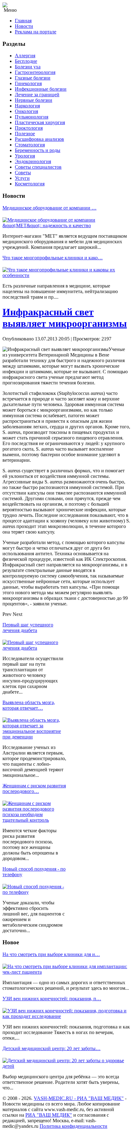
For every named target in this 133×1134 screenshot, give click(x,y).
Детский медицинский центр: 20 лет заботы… (51, 1048)
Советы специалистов (38, 167)
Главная (23, 20)
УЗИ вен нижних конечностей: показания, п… (51, 998)
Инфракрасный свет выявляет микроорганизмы (64, 317)
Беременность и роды (37, 150)
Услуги (22, 178)
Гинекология (28, 83)
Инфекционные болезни (40, 89)
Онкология (26, 111)
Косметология (30, 183)
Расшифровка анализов (39, 139)
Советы (23, 172)
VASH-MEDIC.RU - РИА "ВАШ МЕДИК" (79, 1098)
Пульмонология (31, 116)
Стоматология (30, 144)
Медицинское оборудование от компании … (49, 207)
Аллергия (25, 55)
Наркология (27, 105)
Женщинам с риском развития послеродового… (34, 788)
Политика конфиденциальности (73, 1126)
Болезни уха (28, 66)
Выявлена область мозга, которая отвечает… (28, 705)
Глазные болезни (32, 77)
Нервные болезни (33, 100)
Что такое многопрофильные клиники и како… (52, 257)
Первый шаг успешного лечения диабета (27, 627)
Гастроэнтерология (35, 72)
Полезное (25, 133)
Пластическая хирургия (40, 122)
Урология (25, 155)
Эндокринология (33, 161)
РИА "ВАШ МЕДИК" (48, 1115)
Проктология (29, 128)
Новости (24, 26)
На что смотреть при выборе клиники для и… (51, 954)
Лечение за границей (37, 94)
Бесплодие (26, 61)
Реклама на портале (35, 31)
